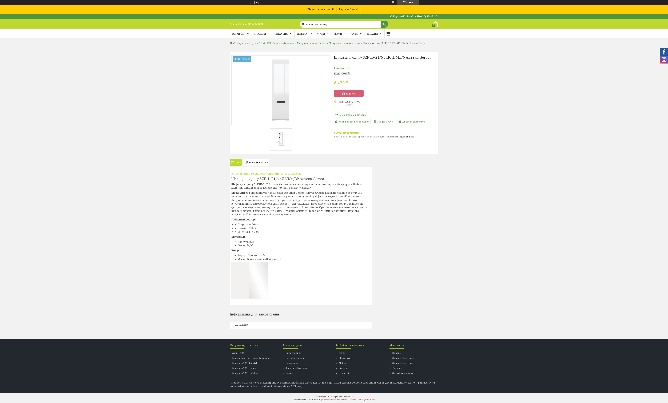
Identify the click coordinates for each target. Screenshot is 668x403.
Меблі (342, 363)
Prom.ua (350, 396)
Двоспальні (292, 363)
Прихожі (344, 373)
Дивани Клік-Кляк (403, 357)
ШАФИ (338, 33)
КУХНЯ (321, 33)
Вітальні (343, 368)
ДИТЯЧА (302, 33)
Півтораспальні (294, 357)
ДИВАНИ (372, 33)
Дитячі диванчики (403, 373)
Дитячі (289, 373)
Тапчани (397, 368)
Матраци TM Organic (244, 368)
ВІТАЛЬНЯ (281, 33)
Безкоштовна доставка (352, 114)
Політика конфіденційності (362, 399)
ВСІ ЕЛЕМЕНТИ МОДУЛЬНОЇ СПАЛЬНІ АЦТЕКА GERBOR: (266, 173)
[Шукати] (384, 22)
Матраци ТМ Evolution (245, 373)
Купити (351, 93)
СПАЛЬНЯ (260, 33)
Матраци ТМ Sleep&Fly (246, 363)
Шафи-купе (345, 357)
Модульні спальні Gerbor (311, 43)
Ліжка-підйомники (296, 368)
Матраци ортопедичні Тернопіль (251, 357)
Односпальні (293, 352)
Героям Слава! (348, 9)
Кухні (342, 352)
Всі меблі (238, 33)
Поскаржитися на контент (334, 399)
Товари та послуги (245, 43)
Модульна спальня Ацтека (344, 43)
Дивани (396, 352)
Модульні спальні (283, 43)
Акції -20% (238, 352)
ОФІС (354, 33)
